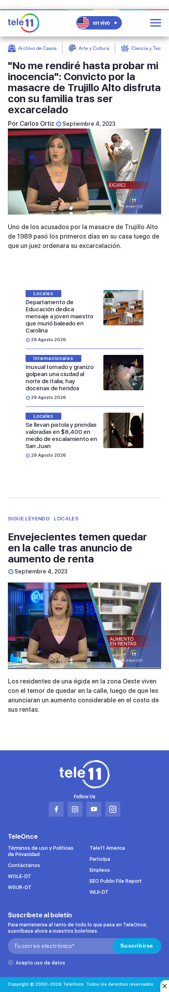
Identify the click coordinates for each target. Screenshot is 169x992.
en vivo (101, 23)
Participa (100, 859)
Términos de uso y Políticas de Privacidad (40, 851)
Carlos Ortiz (37, 123)
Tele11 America (107, 848)
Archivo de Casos (37, 48)
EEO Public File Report (116, 881)
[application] (84, 172)
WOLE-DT (19, 876)
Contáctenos (24, 865)
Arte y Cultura (94, 48)
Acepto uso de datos (40, 963)
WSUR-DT (19, 887)
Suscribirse (136, 945)
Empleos (100, 870)
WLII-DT (99, 892)
